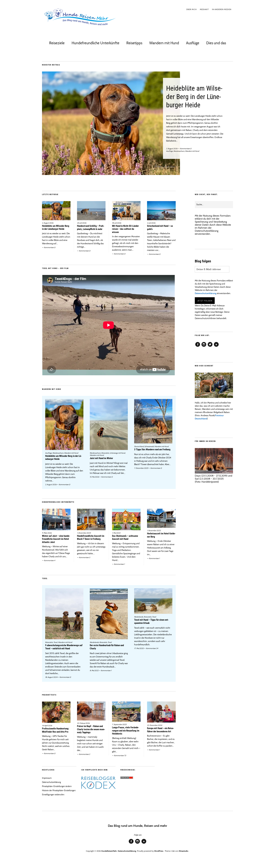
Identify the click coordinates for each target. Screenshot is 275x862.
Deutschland (139, 446)
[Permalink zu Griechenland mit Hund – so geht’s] (161, 210)
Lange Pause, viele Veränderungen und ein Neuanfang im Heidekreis (125, 730)
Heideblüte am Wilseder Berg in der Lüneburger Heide (194, 96)
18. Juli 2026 (116, 223)
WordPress (158, 851)
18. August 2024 (51, 677)
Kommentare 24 (152, 648)
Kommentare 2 (84, 754)
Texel (55, 642)
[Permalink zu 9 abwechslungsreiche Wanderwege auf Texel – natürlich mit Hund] (64, 613)
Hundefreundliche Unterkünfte (95, 43)
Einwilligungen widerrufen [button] (53, 794)
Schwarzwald (149, 446)
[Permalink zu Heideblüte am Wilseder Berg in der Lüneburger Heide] (137, 123)
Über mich (191, 9)
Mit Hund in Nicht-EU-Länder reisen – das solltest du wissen (125, 229)
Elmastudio (183, 851)
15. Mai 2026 (94, 477)
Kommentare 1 (119, 564)
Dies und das (216, 43)
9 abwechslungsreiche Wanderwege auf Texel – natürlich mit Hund (63, 647)
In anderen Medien (221, 9)
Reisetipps (134, 43)
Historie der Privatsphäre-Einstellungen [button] (59, 790)
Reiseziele (57, 43)
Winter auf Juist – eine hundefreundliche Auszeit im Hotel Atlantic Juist (56, 539)
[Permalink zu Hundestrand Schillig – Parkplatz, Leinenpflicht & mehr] (91, 210)
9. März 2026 (47, 533)
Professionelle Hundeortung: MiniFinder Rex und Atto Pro (55, 730)
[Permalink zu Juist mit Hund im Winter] (109, 424)
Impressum (47, 778)
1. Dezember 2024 (84, 533)
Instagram (203, 346)
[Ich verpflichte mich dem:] (98, 788)
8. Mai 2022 (94, 670)
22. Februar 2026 (83, 723)
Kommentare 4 (49, 560)
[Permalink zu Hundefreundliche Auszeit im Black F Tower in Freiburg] (91, 519)
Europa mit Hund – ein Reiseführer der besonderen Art (160, 730)
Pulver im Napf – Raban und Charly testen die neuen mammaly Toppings (91, 729)
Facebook (197, 346)
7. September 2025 (119, 724)
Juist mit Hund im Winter (101, 458)
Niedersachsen (178, 151)
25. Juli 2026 (81, 223)
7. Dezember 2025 (141, 468)
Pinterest (216, 346)
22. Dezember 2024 (154, 725)
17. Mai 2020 (139, 648)
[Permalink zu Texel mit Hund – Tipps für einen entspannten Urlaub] (153, 601)
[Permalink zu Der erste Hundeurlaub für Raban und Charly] (109, 613)
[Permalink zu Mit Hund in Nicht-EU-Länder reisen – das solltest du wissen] (126, 210)
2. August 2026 (171, 148)
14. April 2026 (47, 725)
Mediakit (204, 9)
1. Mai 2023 (116, 533)
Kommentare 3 (84, 557)
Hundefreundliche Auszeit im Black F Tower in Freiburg (90, 537)
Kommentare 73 (120, 755)
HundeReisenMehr (109, 851)
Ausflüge (192, 43)
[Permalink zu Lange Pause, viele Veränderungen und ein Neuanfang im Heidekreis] (126, 712)
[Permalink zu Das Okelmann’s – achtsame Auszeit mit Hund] (126, 519)
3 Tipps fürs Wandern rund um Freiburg (152, 449)
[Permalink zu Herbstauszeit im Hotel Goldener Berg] (161, 518)
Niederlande (94, 642)
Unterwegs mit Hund (117, 453)
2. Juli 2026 (151, 223)
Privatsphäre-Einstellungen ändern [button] (57, 786)
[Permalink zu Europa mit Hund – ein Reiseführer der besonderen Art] (161, 712)
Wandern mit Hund (164, 43)
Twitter (210, 346)
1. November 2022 (154, 530)
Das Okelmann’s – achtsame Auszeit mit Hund (125, 537)
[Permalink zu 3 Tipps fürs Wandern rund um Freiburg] (153, 421)
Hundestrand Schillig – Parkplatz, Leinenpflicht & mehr (90, 227)
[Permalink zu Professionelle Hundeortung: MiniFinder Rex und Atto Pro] (56, 712)
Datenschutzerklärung (206, 230)
